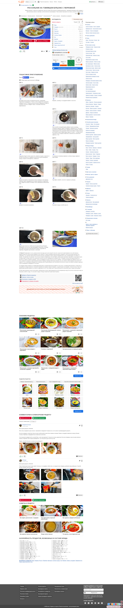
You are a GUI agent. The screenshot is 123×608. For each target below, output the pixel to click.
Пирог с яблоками (91, 230)
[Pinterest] (116, 604)
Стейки (90, 149)
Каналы (51, 1)
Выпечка (89, 100)
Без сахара (88, 220)
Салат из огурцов (89, 26)
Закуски (88, 181)
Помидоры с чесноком (90, 211)
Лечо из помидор (89, 89)
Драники (87, 112)
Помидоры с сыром (89, 215)
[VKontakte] (108, 604)
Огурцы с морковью (43, 408)
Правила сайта (23, 588)
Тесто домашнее (90, 177)
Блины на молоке (93, 110)
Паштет (98, 185)
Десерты (89, 188)
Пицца (91, 158)
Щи (98, 40)
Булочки (87, 108)
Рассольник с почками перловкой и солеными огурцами (29, 368)
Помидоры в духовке (90, 143)
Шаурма (87, 183)
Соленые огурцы (58, 35)
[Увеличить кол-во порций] (82, 21)
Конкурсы (60, 1)
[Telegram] (119, 604)
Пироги (87, 102)
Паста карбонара (96, 158)
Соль (55, 47)
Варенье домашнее (89, 61)
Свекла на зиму (89, 78)
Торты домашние (91, 35)
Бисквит (87, 110)
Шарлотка (91, 102)
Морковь (56, 39)
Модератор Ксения (26, 424)
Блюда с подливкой (94, 160)
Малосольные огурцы (90, 68)
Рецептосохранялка (44, 1)
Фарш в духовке (89, 138)
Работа (55, 1)
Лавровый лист (57, 43)
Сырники (96, 106)
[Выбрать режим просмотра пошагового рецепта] (20, 99)
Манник (87, 116)
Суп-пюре (88, 42)
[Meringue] (20, 460)
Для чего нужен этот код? (78, 283)
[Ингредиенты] (122, 602)
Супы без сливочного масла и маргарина (73, 381)
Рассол (55, 29)
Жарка (92, 124)
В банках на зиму (89, 49)
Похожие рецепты (31, 15)
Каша (87, 147)
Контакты (22, 598)
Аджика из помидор (89, 95)
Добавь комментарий (40, 418)
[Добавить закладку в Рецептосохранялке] (46, 51)
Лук (55, 37)
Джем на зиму (98, 68)
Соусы (88, 193)
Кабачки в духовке (89, 134)
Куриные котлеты (96, 162)
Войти (101, 1)
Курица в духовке (97, 134)
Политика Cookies (24, 593)
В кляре (91, 164)
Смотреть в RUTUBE (27, 40)
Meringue (24, 460)
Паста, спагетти (89, 156)
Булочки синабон (97, 114)
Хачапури (99, 108)
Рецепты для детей (75, 408)
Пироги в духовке (93, 108)
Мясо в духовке (96, 138)
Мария (81, 13)
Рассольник (91, 40)
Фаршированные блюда (94, 126)
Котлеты (90, 147)
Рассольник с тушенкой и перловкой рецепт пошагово (72, 331)
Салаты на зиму (89, 53)
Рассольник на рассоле (41, 381)
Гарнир (88, 167)
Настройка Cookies (24, 596)
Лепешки (99, 110)
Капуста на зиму (96, 70)
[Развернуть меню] (122, 607)
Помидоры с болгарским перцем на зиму (94, 80)
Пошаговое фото (47, 15)
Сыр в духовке (96, 136)
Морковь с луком (97, 213)
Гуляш (98, 156)
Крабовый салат (89, 28)
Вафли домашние (89, 114)
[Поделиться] (122, 604)
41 (22, 456)
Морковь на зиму (94, 72)
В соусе (87, 126)
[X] (110, 604)
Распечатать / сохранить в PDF (29, 279)
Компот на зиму (97, 61)
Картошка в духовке (94, 128)
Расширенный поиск (59, 586)
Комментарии (39, 15)
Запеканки (99, 147)
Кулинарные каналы (59, 591)
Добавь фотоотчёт (26, 418)
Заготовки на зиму (91, 44)
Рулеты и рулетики (93, 183)
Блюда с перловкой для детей (28, 381)
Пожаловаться (24, 15)
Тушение (87, 128)
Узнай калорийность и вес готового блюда (68, 68)
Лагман (87, 164)
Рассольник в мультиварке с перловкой (27, 349)
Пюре (87, 169)
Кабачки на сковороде (90, 130)
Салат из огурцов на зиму (91, 74)
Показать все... (78, 411)
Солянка (92, 42)
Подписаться (94, 592)
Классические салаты (97, 28)
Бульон (95, 40)
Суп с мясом (59, 408)
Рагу (97, 149)
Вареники (98, 154)
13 (49, 51)
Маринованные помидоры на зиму (92, 76)
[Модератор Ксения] (20, 425)
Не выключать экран (78, 19)
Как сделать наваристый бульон (71, 517)
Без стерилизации (89, 63)
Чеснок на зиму (89, 70)
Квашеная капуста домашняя (91, 97)
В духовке (88, 124)
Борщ (87, 40)
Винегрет (87, 30)
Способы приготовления (92, 122)
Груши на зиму (95, 84)
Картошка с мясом (97, 215)
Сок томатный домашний (90, 91)
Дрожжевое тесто (89, 179)
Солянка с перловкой (47, 349)
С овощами (89, 209)
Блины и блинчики (89, 104)
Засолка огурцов (89, 82)
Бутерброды (90, 206)
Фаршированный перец (90, 132)
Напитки (88, 200)
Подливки (88, 195)
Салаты (88, 24)
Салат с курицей (96, 26)
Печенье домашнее (98, 102)
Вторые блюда (90, 145)
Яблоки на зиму (97, 63)
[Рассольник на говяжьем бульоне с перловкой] (24, 46)
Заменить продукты (56, 22)
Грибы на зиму (88, 84)
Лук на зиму (88, 72)
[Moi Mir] (114, 604)
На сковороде (96, 124)
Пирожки (95, 104)
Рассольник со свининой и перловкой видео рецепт (70, 368)
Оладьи (99, 104)
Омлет (94, 154)
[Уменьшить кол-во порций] (82, 23)
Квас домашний (96, 202)
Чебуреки (94, 156)
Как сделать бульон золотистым (28, 534)
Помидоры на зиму (89, 47)
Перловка (56, 31)
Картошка (56, 33)
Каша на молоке (89, 154)
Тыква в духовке (98, 143)
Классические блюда (91, 119)
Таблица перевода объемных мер (59, 50)
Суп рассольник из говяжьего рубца (72, 349)
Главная (22, 586)
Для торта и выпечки (91, 171)
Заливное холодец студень (91, 185)
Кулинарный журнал (43, 593)
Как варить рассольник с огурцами (29, 517)
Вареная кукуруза (89, 227)
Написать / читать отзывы (28, 277)
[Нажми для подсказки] (68, 52)
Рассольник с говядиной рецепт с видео (50, 368)
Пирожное (91, 190)
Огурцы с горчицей (98, 95)
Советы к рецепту (56, 15)
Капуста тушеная (89, 162)
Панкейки (91, 116)
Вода (55, 25)
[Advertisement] (94, 12)
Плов (87, 149)
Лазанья (87, 158)
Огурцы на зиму (97, 47)
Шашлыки (95, 147)
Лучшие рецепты (42, 586)
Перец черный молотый (59, 45)
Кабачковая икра (89, 55)
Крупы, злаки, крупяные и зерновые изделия (92, 225)
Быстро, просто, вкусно (92, 174)
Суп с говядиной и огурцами (55, 381)
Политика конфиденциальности (27, 591)
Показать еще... (78, 375)
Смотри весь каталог (93, 233)
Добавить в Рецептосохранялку (29, 275)
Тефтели (87, 160)
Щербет (87, 190)
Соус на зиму (95, 82)
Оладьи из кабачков (94, 112)
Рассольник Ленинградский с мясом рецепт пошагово (51, 331)
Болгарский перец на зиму (91, 51)
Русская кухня (27, 408)
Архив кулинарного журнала (45, 596)
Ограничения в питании (92, 218)
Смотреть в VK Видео (43, 40)
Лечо (94, 53)
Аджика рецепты (89, 93)
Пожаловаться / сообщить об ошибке (30, 281)
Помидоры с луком (89, 213)
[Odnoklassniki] (112, 604)
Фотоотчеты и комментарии (61, 588)
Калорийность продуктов (66, 15)
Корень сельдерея (58, 41)
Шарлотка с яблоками (90, 106)
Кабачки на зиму (96, 55)
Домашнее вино (89, 202)
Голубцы (93, 149)
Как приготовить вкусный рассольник (48, 518)
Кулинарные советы (43, 588)
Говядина (56, 27)
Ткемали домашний (89, 197)
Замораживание (89, 136)
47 (22, 495)
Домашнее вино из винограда (91, 204)
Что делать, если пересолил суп (71, 534)
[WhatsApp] (117, 604)
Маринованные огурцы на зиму (92, 59)
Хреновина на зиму (97, 93)
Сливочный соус (93, 195)
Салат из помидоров (94, 30)
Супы (88, 38)
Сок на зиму (88, 57)
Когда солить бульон (46, 534)
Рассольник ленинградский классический (27, 331)
